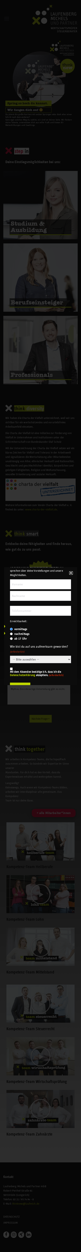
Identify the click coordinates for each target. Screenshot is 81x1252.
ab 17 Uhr (20, 638)
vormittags (20, 629)
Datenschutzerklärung (22, 675)
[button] (71, 573)
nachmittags (22, 633)
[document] (40, 626)
